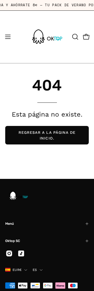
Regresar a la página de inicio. (47, 135)
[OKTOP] (47, 37)
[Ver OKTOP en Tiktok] (21, 253)
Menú (9, 224)
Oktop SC (12, 241)
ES (35, 270)
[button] (74, 36)
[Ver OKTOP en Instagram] (9, 253)
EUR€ (17, 270)
